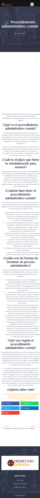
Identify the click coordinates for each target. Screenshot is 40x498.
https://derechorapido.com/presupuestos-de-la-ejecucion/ (22, 394)
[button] (32, 4)
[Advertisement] (20, 82)
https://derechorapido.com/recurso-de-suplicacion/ (22, 396)
